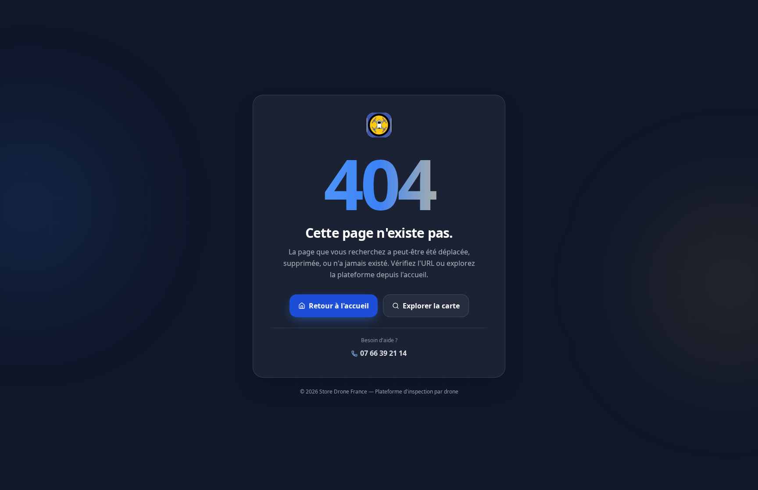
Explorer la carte (431, 306)
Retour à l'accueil (339, 306)
